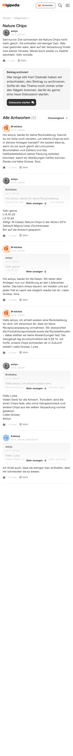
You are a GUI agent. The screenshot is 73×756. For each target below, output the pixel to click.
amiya (14, 31)
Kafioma (15, 436)
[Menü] (67, 5)
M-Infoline (16, 126)
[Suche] (60, 5)
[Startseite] (11, 5)
